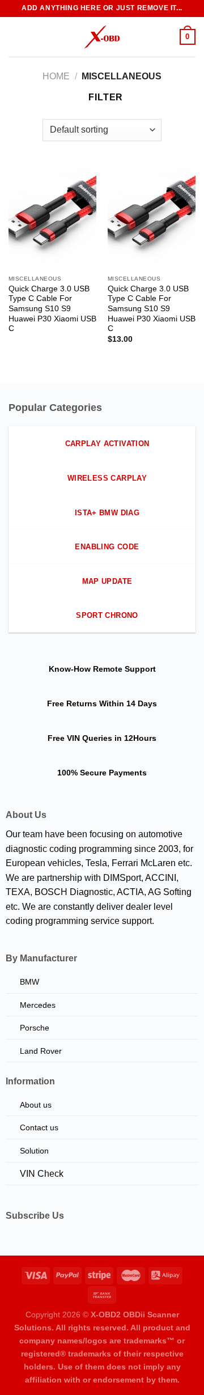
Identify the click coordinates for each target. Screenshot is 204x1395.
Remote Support (124, 668)
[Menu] (15, 36)
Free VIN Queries (80, 738)
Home (56, 76)
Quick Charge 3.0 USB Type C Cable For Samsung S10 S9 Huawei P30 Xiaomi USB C (52, 309)
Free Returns (72, 703)
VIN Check (41, 1173)
